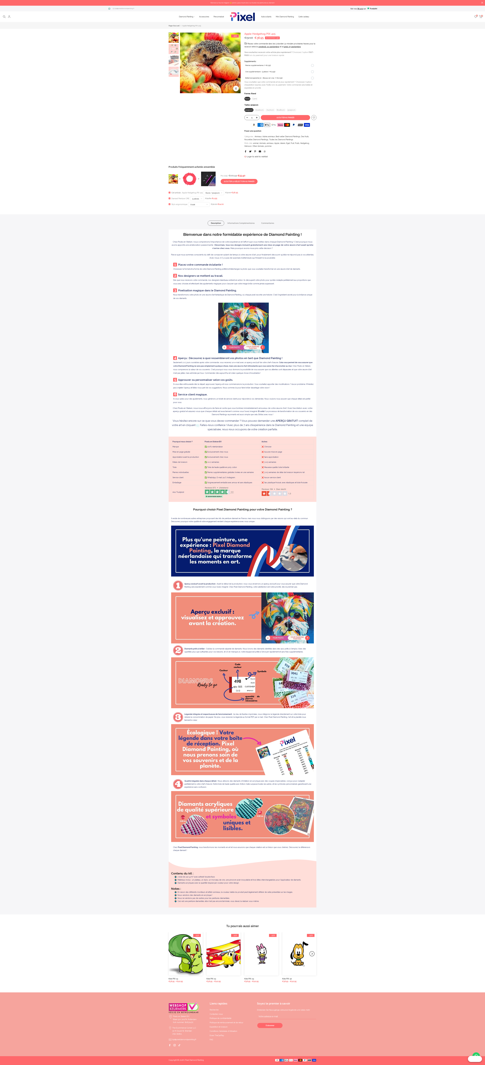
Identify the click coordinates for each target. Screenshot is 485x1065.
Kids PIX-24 (249, 979)
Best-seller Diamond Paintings (288, 137)
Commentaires (267, 223)
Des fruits (305, 137)
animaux (270, 143)
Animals (262, 143)
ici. (197, 425)
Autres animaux (268, 137)
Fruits (297, 143)
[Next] (236, 62)
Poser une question (252, 131)
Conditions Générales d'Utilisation (223, 1031)
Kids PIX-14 (173, 979)
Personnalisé (219, 17)
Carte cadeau (303, 17)
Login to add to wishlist (257, 156)
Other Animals (258, 146)
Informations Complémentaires (241, 223)
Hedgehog (304, 143)
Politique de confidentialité (220, 1018)
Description (216, 223)
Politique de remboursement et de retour (226, 1023)
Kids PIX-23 (211, 979)
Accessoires (204, 17)
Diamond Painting (186, 17)
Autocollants (266, 17)
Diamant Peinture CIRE (180, 198)
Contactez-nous (216, 1014)
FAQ (211, 1040)
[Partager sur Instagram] (174, 1045)
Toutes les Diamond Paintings (281, 140)
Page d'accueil (174, 26)
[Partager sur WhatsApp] (265, 151)
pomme (268, 146)
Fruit (292, 143)
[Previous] (184, 62)
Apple (276, 143)
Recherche (214, 1010)
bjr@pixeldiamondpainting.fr (124, 8)
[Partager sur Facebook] (245, 151)
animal (256, 143)
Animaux (258, 137)
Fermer (3, 3)
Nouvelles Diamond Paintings (256, 140)
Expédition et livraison (218, 1027)
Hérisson (248, 146)
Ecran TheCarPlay (217, 1035)
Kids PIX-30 (287, 979)
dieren (282, 143)
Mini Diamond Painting (285, 17)
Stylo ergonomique (179, 204)
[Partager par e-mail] (260, 151)
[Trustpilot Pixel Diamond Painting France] (219, 492)
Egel (288, 143)
